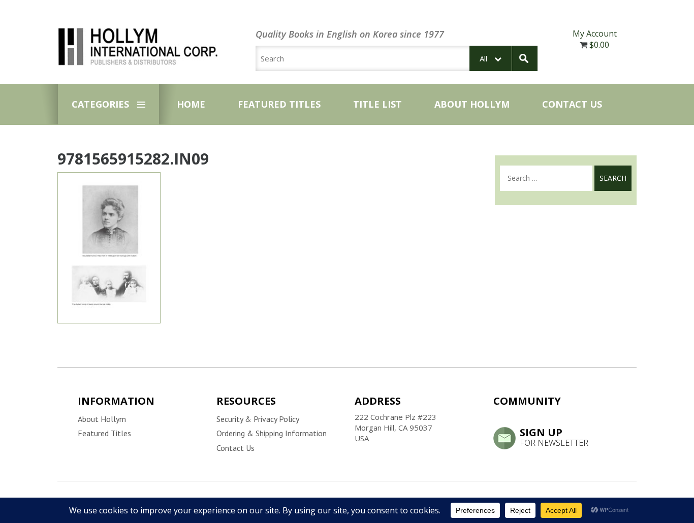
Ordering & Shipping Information (271, 433)
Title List (377, 104)
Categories (100, 104)
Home (191, 104)
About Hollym (472, 104)
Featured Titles (279, 104)
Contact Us (572, 104)
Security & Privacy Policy (257, 419)
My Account (595, 33)
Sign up (554, 437)
